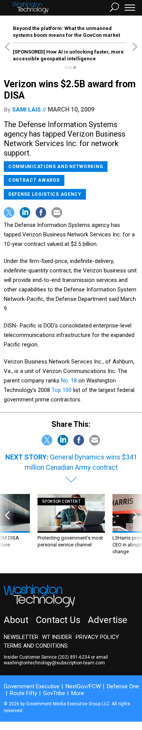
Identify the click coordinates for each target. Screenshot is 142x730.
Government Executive (31, 686)
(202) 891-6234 (74, 657)
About (16, 620)
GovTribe (54, 693)
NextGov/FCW (83, 686)
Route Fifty (23, 693)
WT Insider (57, 637)
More (77, 693)
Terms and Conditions (36, 645)
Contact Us (58, 620)
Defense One (123, 686)
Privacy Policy (97, 637)
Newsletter (21, 637)
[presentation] (7, 528)
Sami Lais (26, 109)
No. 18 (69, 380)
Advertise (107, 620)
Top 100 (61, 390)
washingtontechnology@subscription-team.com (54, 662)
